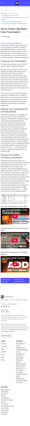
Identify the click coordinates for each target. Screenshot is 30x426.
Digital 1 (18, 362)
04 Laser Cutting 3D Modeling (11, 22)
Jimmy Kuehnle (12, 304)
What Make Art (5, 13)
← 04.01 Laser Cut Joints (6, 281)
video (11, 147)
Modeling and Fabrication (10, 15)
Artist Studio (5, 408)
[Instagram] (9, 306)
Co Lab (18, 352)
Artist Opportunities (7, 406)
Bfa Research (20, 378)
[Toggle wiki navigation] (1, 3)
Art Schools (4, 404)
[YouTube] (6, 306)
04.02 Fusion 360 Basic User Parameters (15, 24)
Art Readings (5, 398)
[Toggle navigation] (28, 3)
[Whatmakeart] (16, 3)
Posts (2, 354)
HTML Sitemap (5, 312)
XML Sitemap (4, 310)
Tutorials (3, 346)
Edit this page (6, 336)
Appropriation (5, 390)
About (3, 357)
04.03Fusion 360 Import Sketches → (20, 281)
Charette (3, 414)
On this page (6, 36)
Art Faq (3, 396)
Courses (14, 13)
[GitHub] (1, 306)
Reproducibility (21, 364)
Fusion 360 (5, 43)
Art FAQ (3, 352)
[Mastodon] (4, 306)
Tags (2, 349)
